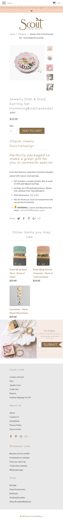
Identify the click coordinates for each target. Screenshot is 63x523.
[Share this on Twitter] (18, 218)
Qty (11, 125)
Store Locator (15, 429)
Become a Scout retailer (20, 453)
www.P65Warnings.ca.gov (33, 210)
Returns (13, 393)
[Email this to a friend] (38, 218)
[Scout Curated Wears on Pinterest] (16, 436)
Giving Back (14, 421)
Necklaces (14, 493)
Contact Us (14, 417)
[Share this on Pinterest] (28, 218)
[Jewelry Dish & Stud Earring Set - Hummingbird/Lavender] (27, 62)
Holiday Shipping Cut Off (20, 397)
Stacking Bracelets (17, 497)
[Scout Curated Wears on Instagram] (21, 436)
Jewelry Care (15, 385)
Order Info (14, 389)
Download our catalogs (19, 457)
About (12, 413)
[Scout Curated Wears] (31, 24)
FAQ (11, 381)
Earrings (13, 485)
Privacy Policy (15, 425)
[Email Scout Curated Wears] (26, 436)
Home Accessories (17, 489)
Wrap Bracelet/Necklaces (20, 501)
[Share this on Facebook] (23, 218)
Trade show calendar (18, 466)
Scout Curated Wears (34, 516)
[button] (51, 345)
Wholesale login (16, 470)
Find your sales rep (18, 462)
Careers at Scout (17, 377)
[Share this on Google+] (33, 218)
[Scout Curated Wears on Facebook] (11, 436)
